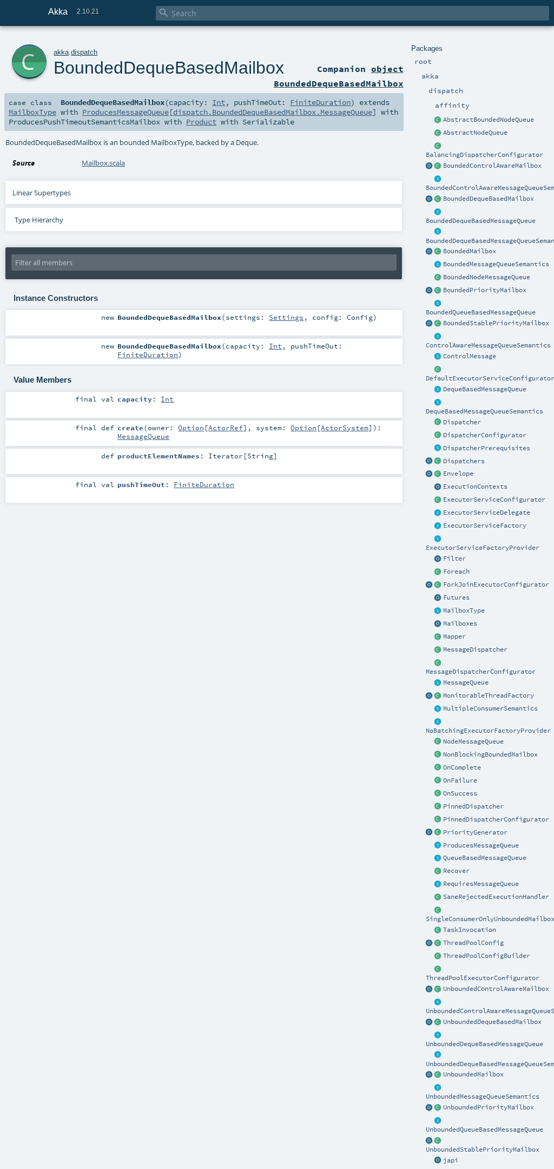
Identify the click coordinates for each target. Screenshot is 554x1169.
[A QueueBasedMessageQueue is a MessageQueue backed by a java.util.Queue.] (438, 858)
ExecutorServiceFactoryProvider (482, 547)
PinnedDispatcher (473, 806)
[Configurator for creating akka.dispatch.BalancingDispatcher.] (438, 146)
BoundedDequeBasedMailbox (488, 198)
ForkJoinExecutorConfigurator (496, 584)
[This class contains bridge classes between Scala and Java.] (438, 1161)
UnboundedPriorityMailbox (488, 1107)
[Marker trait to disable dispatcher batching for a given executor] (438, 722)
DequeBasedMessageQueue (484, 389)
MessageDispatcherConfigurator (481, 671)
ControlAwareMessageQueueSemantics (488, 345)
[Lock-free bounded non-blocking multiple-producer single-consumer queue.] (438, 277)
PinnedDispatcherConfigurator (496, 819)
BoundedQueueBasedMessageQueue (481, 312)
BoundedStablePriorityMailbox (496, 323)
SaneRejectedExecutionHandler (496, 897)
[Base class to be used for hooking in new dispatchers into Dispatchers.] (438, 663)
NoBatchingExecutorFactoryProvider (488, 730)
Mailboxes (460, 623)
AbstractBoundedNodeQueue (488, 119)
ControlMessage (469, 356)
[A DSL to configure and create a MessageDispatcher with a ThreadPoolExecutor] (438, 956)
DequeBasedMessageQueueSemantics (484, 411)
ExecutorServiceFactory (484, 525)
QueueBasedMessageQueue (484, 858)
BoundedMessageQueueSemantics (496, 264)
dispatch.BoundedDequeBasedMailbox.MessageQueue (272, 112)
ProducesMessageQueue (481, 845)
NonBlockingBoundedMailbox (490, 754)
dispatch (84, 52)
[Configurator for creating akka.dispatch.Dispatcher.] (438, 435)
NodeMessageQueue (473, 741)
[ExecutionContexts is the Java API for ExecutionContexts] (438, 487)
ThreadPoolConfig (473, 943)
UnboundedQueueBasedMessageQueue (484, 1129)
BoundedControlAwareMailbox (492, 165)
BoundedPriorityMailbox (484, 290)
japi (450, 1160)
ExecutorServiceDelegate (486, 512)
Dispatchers (464, 461)
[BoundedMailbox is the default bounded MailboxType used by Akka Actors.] (438, 251)
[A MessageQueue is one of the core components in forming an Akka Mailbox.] (438, 683)
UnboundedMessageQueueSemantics (482, 1096)
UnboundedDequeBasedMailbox (492, 1022)
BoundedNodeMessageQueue (486, 277)
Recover (456, 871)
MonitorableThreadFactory (488, 695)
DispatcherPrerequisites (486, 448)
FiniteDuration (320, 102)
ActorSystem (344, 427)
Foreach (456, 571)
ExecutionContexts (475, 486)
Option (191, 427)
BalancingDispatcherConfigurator (484, 155)
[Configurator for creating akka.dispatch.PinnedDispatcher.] (438, 820)
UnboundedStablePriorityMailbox (482, 1149)
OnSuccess (460, 793)
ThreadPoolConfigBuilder (486, 956)
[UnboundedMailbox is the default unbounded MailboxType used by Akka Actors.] (438, 1075)
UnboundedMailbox (473, 1074)
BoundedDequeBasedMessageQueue (481, 221)
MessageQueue (466, 682)
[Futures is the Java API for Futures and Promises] (438, 598)
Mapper (454, 636)
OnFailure (460, 780)
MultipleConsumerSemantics (490, 708)
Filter (454, 558)
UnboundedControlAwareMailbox (496, 989)
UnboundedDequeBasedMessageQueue (484, 1044)
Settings (286, 317)
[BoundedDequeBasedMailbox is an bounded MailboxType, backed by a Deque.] (438, 199)
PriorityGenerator (475, 832)
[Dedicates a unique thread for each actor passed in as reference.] (438, 807)
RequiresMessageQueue (481, 884)
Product (201, 122)
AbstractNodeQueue (475, 132)
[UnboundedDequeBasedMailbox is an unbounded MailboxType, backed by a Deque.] (438, 1022)
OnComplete (462, 767)
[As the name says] (438, 513)
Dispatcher (462, 422)
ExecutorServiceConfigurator (494, 499)
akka (61, 52)
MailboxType (464, 610)
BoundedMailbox (469, 251)
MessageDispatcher (475, 649)
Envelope (458, 473)
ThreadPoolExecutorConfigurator (482, 978)
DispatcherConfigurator (484, 435)
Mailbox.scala (103, 163)
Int (218, 102)
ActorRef (225, 427)
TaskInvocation (469, 930)
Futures (456, 597)
